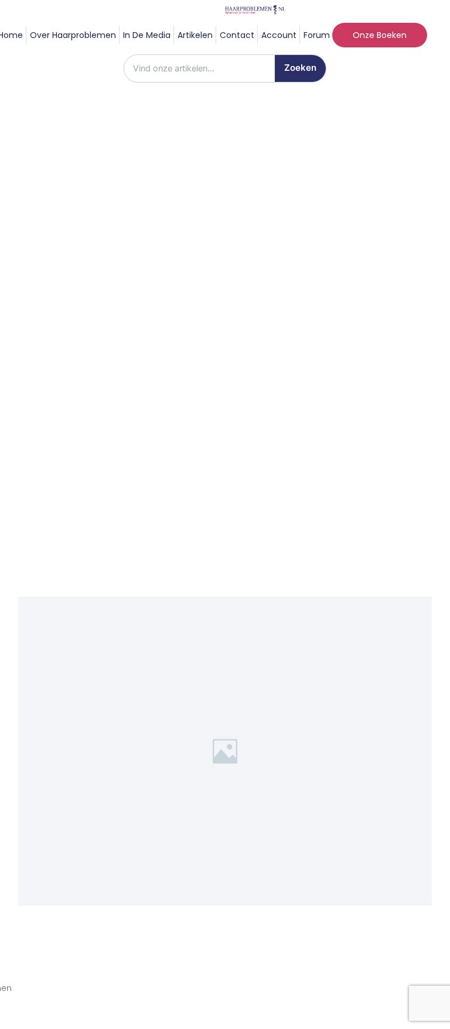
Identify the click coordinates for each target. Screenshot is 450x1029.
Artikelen (195, 35)
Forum (317, 35)
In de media (147, 35)
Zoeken (300, 67)
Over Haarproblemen (73, 35)
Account (278, 35)
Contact (237, 35)
